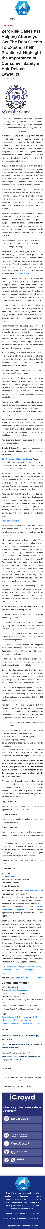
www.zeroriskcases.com (19, 996)
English (38, 1023)
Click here (33, 1086)
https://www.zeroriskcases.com (28, 978)
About (12, 1218)
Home (5, 1218)
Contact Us (22, 1218)
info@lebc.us (33, 1214)
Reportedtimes (8, 1017)
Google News (24, 1017)
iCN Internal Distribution (27, 1020)
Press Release (7, 26)
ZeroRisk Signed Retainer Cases (16, 459)
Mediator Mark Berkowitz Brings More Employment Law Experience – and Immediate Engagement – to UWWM (21, 1056)
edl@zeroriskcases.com (17, 990)
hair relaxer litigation (31, 967)
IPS (16, 1017)
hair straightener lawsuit (11, 970)
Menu (12, 19)
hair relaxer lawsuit (14, 967)
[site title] (22, 1183)
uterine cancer (24, 274)
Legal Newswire (27, 1023)
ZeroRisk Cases (32, 891)
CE (32, 1017)
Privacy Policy (34, 1218)
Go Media (12, 1020)
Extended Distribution (10, 1023)
